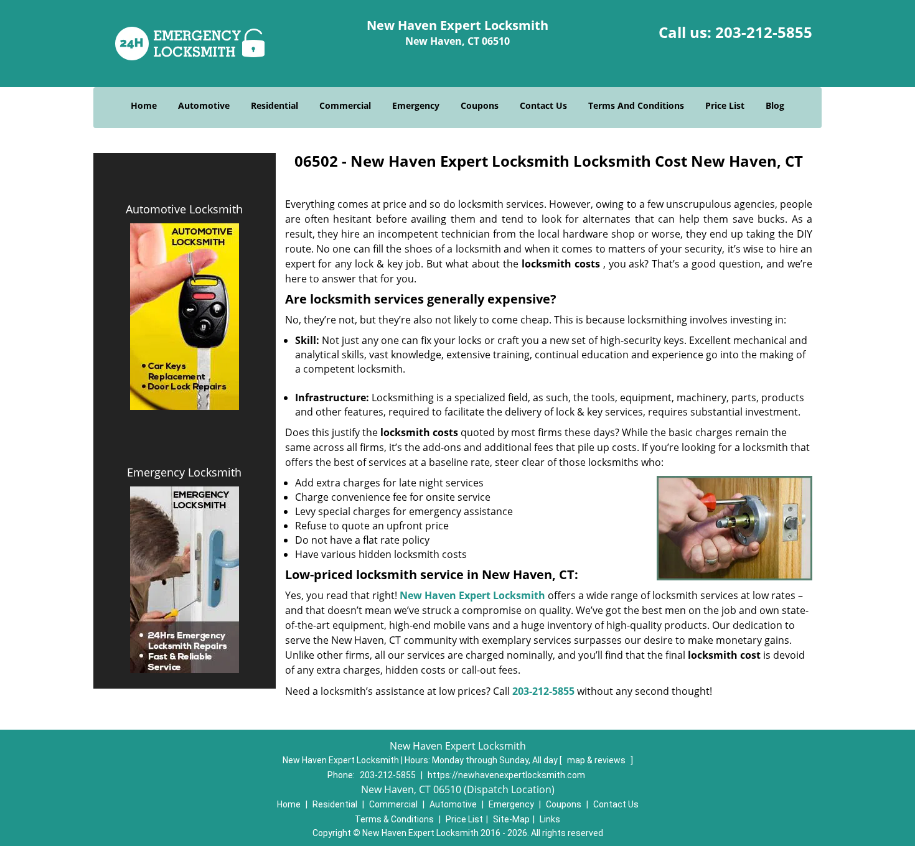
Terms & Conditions (394, 819)
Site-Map (511, 819)
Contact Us (543, 105)
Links (550, 819)
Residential (274, 105)
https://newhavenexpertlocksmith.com (506, 775)
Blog (775, 105)
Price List (724, 105)
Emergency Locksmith (184, 472)
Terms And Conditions (636, 105)
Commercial (345, 105)
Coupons (480, 105)
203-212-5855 (763, 32)
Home (144, 105)
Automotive (204, 105)
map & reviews (597, 760)
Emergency (415, 105)
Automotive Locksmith (184, 209)
